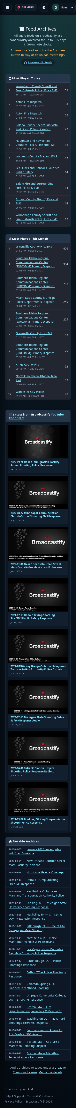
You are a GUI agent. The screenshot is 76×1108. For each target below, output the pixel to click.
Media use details (50, 1072)
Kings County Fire (27, 364)
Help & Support (14, 1096)
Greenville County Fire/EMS (34, 246)
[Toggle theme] (44, 7)
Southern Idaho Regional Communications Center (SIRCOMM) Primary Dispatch (35, 262)
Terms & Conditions (40, 1096)
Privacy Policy (13, 1101)
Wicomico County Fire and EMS (36, 156)
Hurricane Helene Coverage (45, 872)
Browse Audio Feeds (40, 62)
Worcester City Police (30, 392)
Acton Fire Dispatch (29, 102)
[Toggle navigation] (7, 7)
